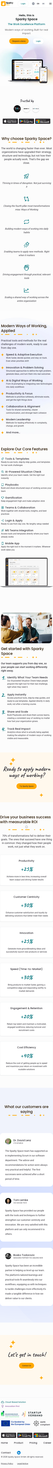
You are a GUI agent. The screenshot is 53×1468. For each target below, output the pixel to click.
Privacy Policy (7, 1463)
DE (43, 4)
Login (23, 4)
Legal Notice (22, 1463)
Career (47, 1442)
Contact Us (26, 1366)
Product (18, 1442)
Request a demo (19, 41)
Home (4, 1442)
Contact (6, 1452)
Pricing (33, 1442)
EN (38, 4)
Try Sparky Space (27, 786)
